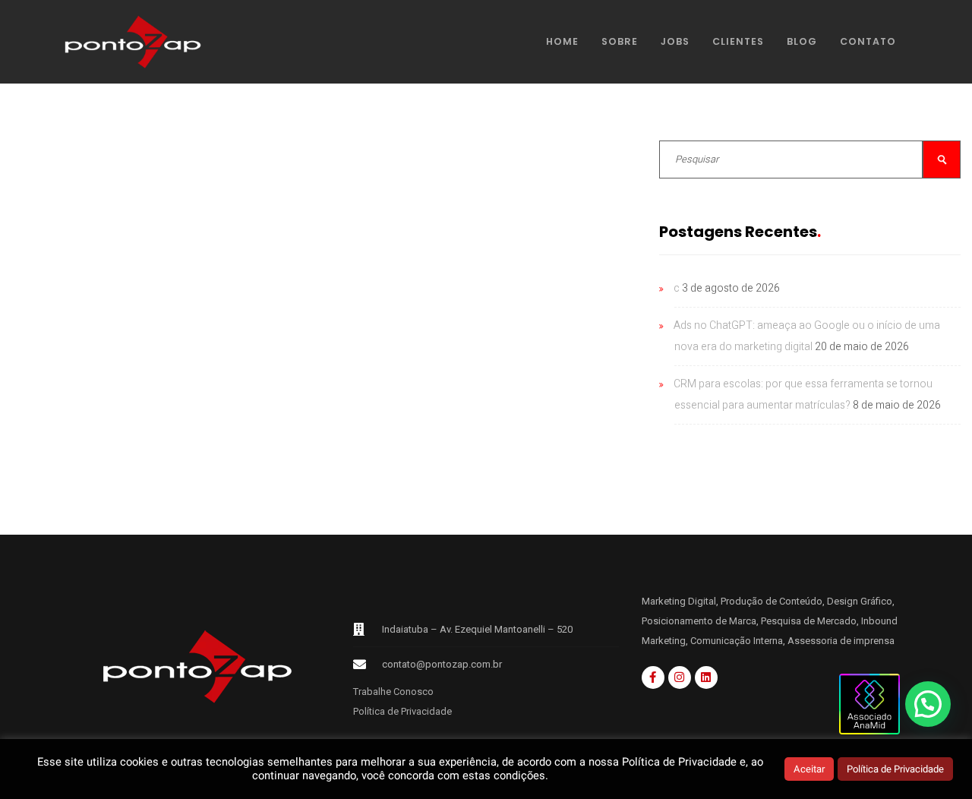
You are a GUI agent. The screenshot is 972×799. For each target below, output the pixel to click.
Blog (802, 41)
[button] (928, 704)
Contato (868, 41)
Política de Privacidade (402, 711)
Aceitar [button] (809, 769)
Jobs (675, 41)
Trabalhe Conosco (393, 691)
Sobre (619, 41)
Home (562, 41)
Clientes (738, 41)
